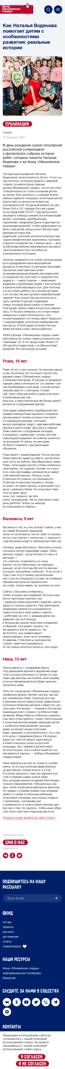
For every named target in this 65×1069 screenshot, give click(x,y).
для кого (8, 931)
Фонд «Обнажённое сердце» (21, 968)
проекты (8, 927)
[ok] (13, 855)
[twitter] (20, 855)
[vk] (6, 855)
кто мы (7, 922)
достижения (11, 936)
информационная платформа (22, 973)
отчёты (7, 941)
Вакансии (9, 978)
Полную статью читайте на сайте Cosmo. (29, 817)
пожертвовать (12, 946)
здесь (37, 1049)
